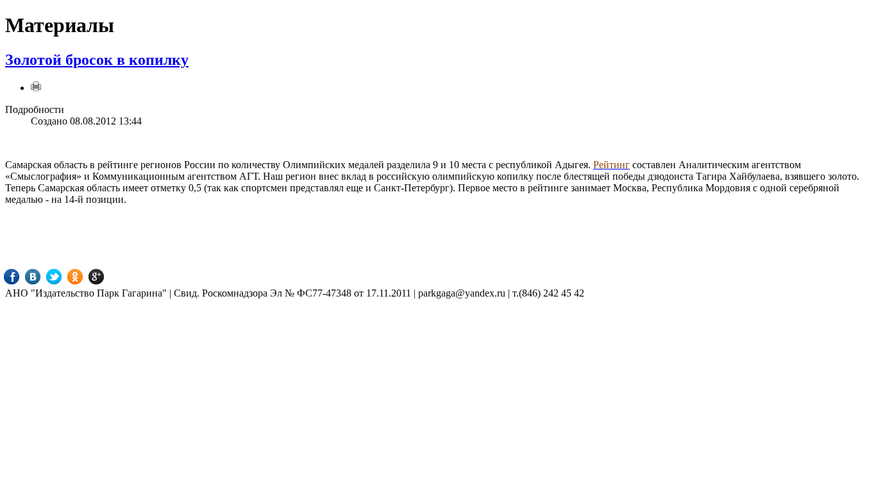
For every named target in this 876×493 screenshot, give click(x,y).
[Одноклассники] (84, 276)
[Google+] (105, 276)
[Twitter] (63, 276)
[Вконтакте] (42, 276)
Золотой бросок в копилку (97, 59)
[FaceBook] (21, 276)
